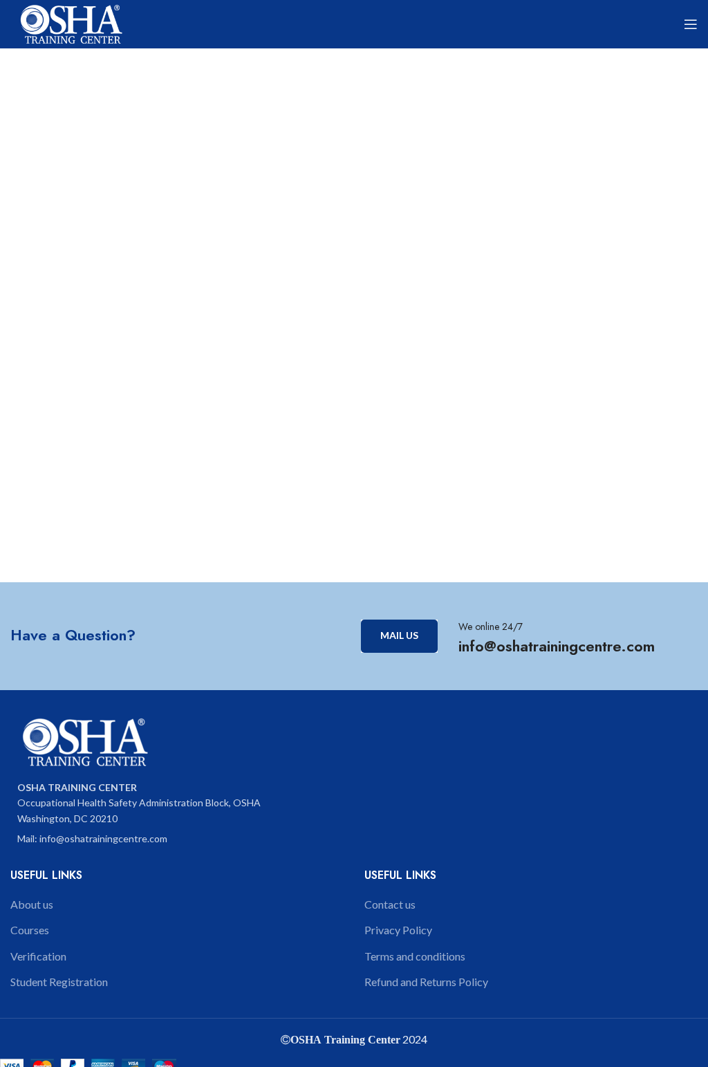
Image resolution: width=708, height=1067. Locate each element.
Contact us (390, 904)
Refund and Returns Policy (426, 981)
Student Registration (59, 981)
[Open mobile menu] (691, 24)
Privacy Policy (398, 929)
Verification (38, 956)
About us (31, 904)
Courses (29, 929)
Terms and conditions (414, 956)
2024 (413, 1039)
